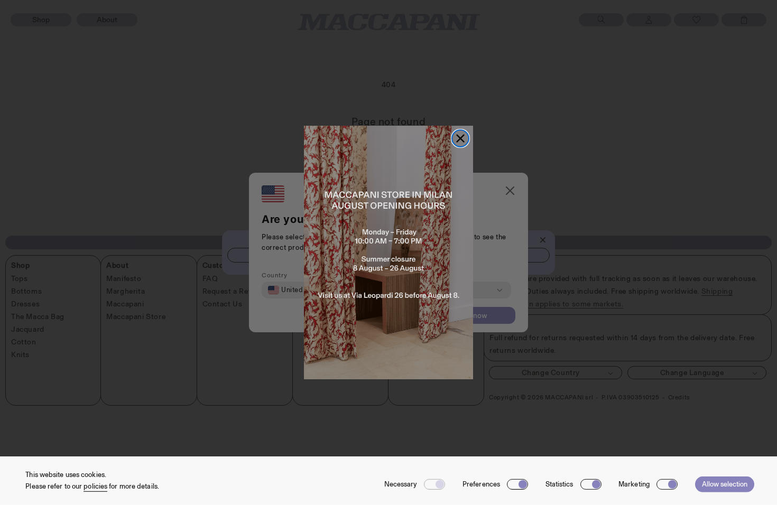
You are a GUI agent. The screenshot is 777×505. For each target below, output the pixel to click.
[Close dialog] (460, 138)
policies (95, 486)
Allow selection (724, 484)
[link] (388, 252)
